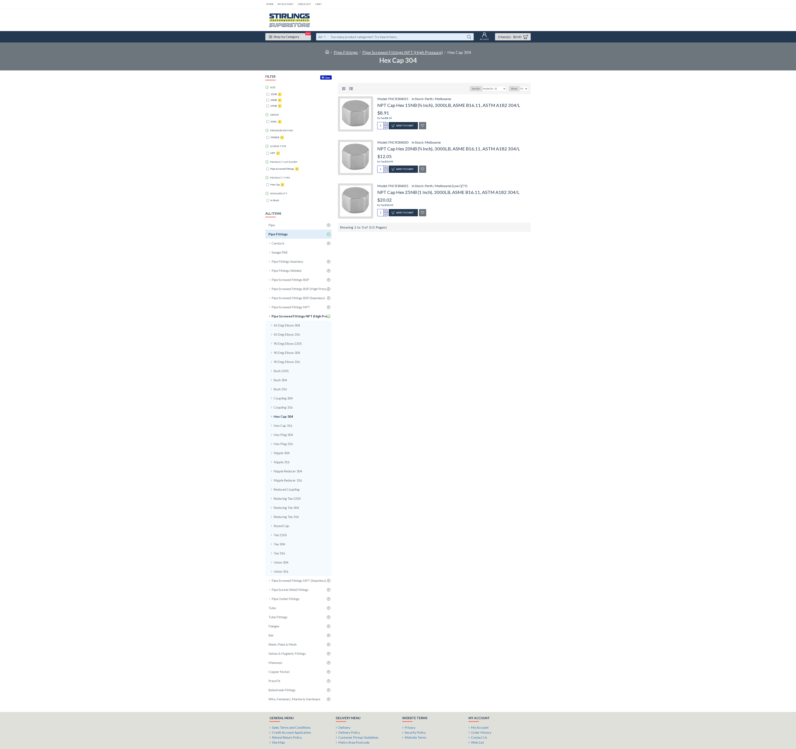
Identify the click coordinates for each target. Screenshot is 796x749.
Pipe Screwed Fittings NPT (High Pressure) (402, 52)
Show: (514, 88)
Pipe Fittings (346, 52)
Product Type (280, 177)
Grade (274, 114)
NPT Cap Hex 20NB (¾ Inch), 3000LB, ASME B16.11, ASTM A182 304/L (448, 148)
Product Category (283, 161)
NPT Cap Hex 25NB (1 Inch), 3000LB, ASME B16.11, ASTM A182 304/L (448, 192)
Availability (278, 193)
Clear (327, 77)
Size (272, 87)
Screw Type (278, 146)
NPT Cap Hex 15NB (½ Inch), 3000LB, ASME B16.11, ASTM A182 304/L (448, 105)
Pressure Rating (281, 130)
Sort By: (476, 88)
